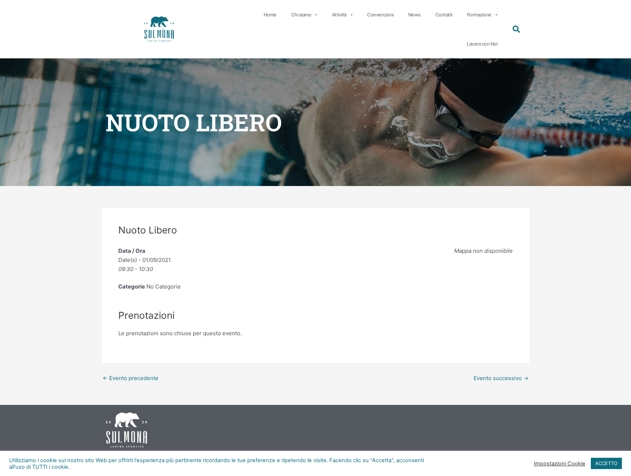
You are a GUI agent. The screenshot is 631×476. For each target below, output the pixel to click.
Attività (339, 15)
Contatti (443, 15)
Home (270, 15)
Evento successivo (501, 378)
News (414, 15)
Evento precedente (130, 378)
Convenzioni (380, 15)
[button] (516, 29)
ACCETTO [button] (606, 463)
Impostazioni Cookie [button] (559, 463)
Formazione (479, 15)
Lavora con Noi (482, 44)
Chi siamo (301, 15)
